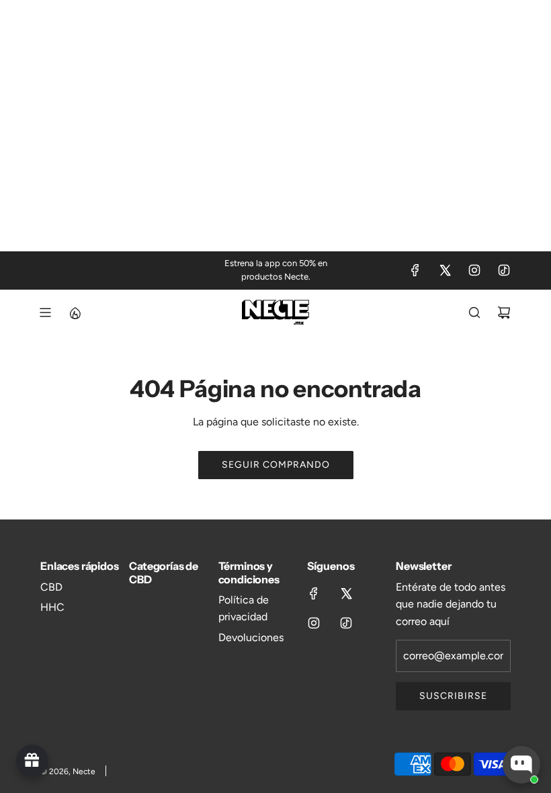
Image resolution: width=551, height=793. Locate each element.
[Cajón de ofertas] (74, 312)
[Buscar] (474, 312)
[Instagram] (474, 270)
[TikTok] (504, 270)
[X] (445, 270)
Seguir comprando (276, 464)
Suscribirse (453, 696)
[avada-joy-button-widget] (32, 761)
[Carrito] (504, 312)
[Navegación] (45, 312)
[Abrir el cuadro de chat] (521, 765)
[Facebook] (415, 270)
